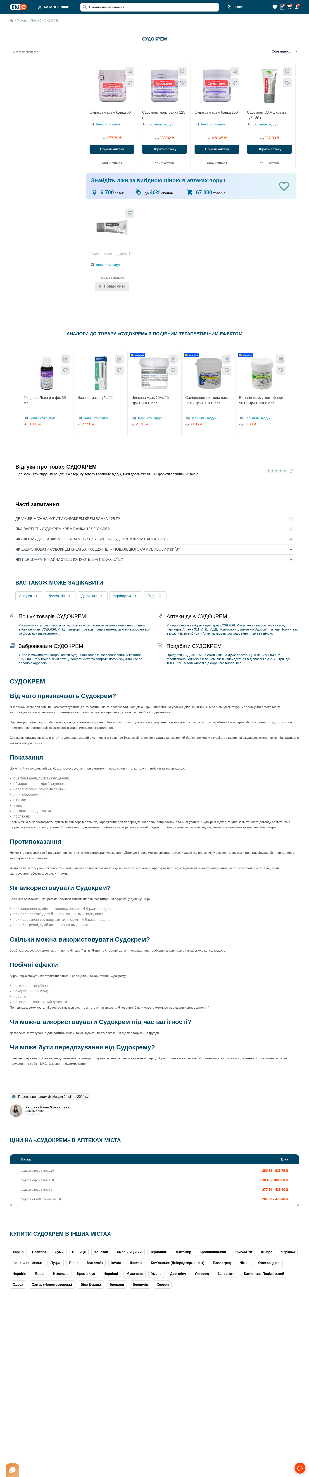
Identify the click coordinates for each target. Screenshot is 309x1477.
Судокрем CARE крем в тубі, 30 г (267, 115)
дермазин (89, 596)
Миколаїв (95, 1263)
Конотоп (101, 1252)
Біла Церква (91, 1284)
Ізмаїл (116, 1263)
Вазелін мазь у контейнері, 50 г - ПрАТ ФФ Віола (261, 400)
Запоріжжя (226, 1274)
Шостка (136, 1263)
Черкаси (288, 1252)
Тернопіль (158, 1252)
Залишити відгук (108, 124)
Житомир (183, 1252)
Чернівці (111, 1274)
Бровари (116, 1284)
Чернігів (19, 1274)
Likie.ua (221, 655)
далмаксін (57, 596)
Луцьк (55, 1263)
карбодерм (122, 596)
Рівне (73, 1263)
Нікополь (61, 1274)
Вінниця (79, 1252)
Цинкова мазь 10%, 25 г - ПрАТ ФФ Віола (152, 400)
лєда (151, 596)
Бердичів (140, 1284)
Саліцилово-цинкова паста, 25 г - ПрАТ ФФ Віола (208, 400)
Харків (18, 1252)
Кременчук (86, 1274)
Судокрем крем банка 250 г (216, 115)
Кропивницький (213, 1252)
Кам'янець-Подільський (264, 1274)
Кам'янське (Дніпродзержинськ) (177, 1263)
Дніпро (266, 1252)
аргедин (25, 596)
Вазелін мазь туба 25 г (96, 398)
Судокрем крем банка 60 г (111, 112)
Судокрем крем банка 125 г (163, 115)
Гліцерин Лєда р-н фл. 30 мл (45, 400)
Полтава (39, 1252)
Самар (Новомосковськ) (52, 1284)
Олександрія (269, 1263)
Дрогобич (178, 1274)
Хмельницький (129, 1252)
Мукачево (134, 1274)
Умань (156, 1274)
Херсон (163, 1284)
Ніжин (245, 1263)
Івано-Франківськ (27, 1263)
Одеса (18, 1284)
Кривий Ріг (243, 1252)
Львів (39, 1274)
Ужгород (202, 1274)
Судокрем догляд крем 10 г (111, 256)
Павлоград (222, 1263)
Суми (59, 1252)
